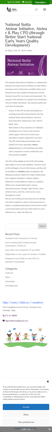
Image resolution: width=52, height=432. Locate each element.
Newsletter (10, 281)
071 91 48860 (15, 2)
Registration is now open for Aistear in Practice (25, 254)
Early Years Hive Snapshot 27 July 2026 (22, 250)
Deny (26, 414)
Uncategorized (11, 285)
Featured (9, 273)
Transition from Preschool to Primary (21, 238)
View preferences (26, 422)
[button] (47, 381)
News (29, 50)
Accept (26, 407)
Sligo (10, 50)
